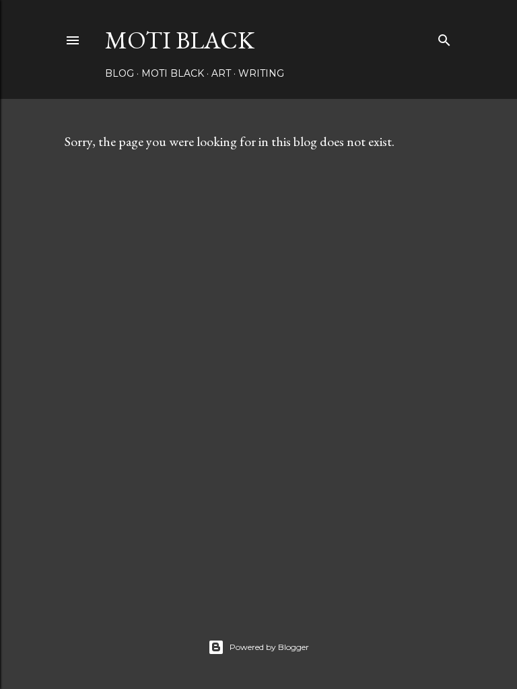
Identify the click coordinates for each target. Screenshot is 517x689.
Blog (119, 73)
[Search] (444, 37)
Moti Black (179, 40)
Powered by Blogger (269, 647)
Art (221, 73)
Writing (261, 73)
